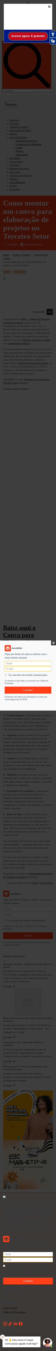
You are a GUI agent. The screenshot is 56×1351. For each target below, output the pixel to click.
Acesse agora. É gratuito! (28, 36)
